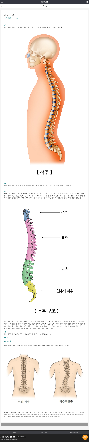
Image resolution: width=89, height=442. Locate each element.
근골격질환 (8, 18)
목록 (44, 425)
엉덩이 (13, 17)
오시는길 (15, 432)
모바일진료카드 (44, 432)
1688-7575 (4, 437)
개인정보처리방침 (22, 436)
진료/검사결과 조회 (74, 432)
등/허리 (8, 17)
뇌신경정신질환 (15, 18)
